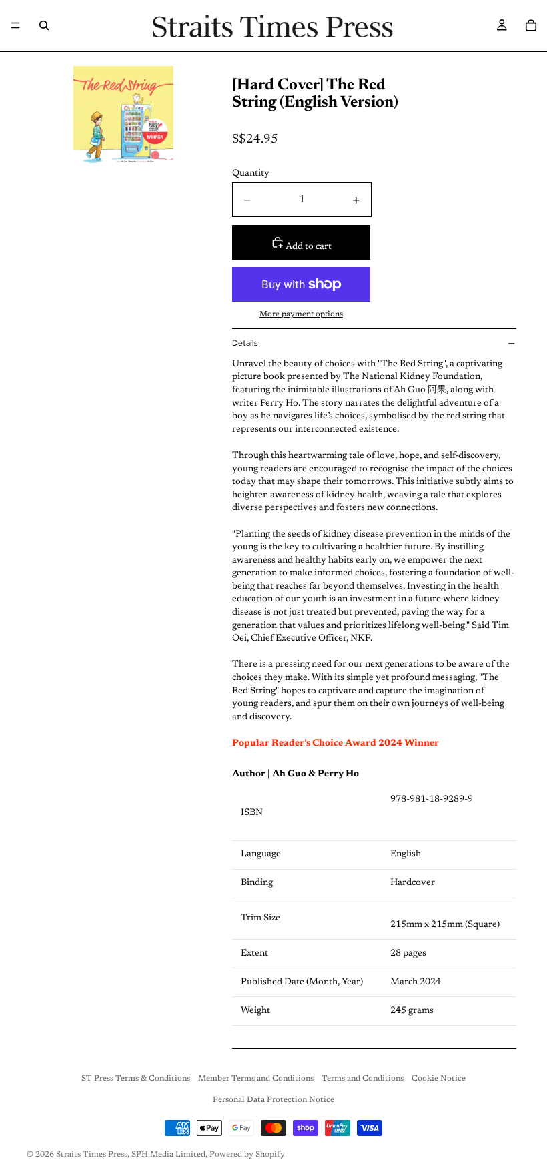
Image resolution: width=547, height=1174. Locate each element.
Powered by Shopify (247, 1155)
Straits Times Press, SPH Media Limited (130, 1155)
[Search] (44, 25)
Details (244, 343)
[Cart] (531, 25)
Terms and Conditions (363, 1079)
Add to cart (308, 247)
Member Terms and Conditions (256, 1079)
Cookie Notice (439, 1079)
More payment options (301, 314)
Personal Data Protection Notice (273, 1100)
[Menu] (15, 25)
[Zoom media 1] (123, 119)
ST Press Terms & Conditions (135, 1079)
